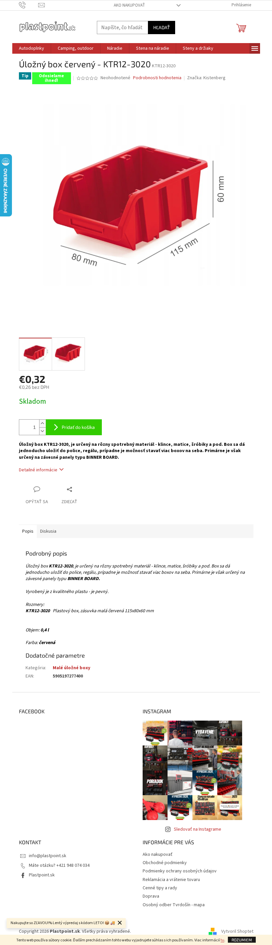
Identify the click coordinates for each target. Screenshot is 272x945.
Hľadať (161, 27)
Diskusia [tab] (48, 531)
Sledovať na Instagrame (197, 829)
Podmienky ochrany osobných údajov (180, 871)
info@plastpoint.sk (47, 856)
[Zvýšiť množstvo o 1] (42, 423)
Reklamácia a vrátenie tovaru (171, 879)
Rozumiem (242, 939)
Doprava (151, 896)
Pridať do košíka (78, 427)
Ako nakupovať (129, 5)
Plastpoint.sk (42, 875)
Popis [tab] (28, 531)
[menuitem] (31, 48)
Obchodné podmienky (165, 862)
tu (222, 940)
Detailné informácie (38, 470)
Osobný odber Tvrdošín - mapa (174, 905)
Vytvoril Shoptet (237, 931)
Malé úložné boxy (71, 668)
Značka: (206, 78)
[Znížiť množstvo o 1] (42, 431)
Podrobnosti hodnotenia (157, 78)
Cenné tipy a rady (160, 888)
